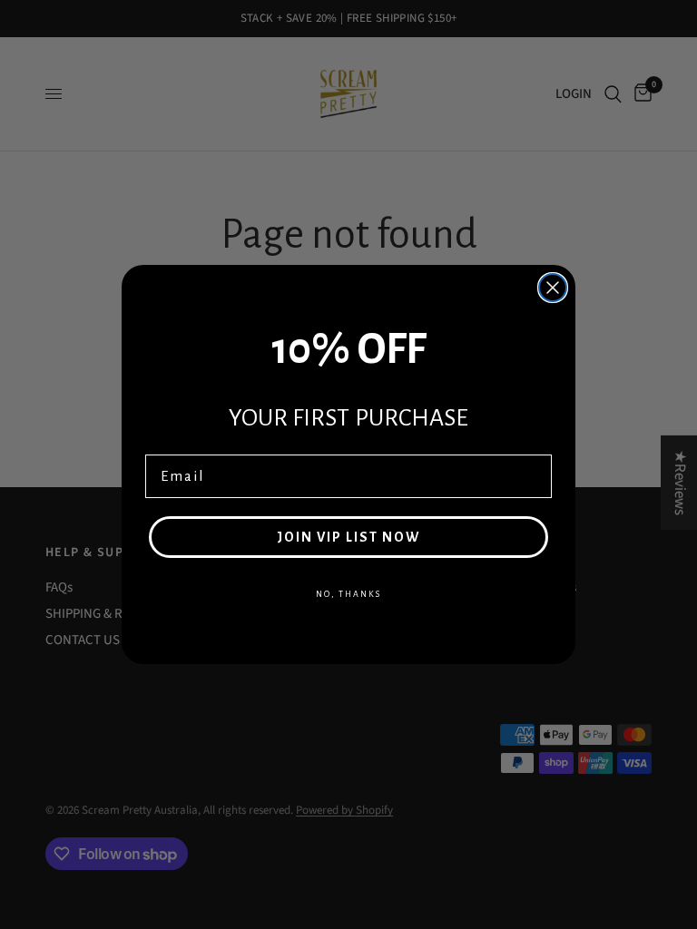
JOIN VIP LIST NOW (348, 537)
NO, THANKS (348, 594)
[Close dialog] (552, 287)
